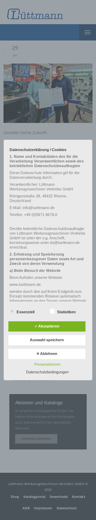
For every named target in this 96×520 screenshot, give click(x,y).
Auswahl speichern (47, 340)
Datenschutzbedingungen (47, 372)
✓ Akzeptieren (46, 326)
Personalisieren (47, 365)
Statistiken (66, 312)
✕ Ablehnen (46, 354)
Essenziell (25, 312)
